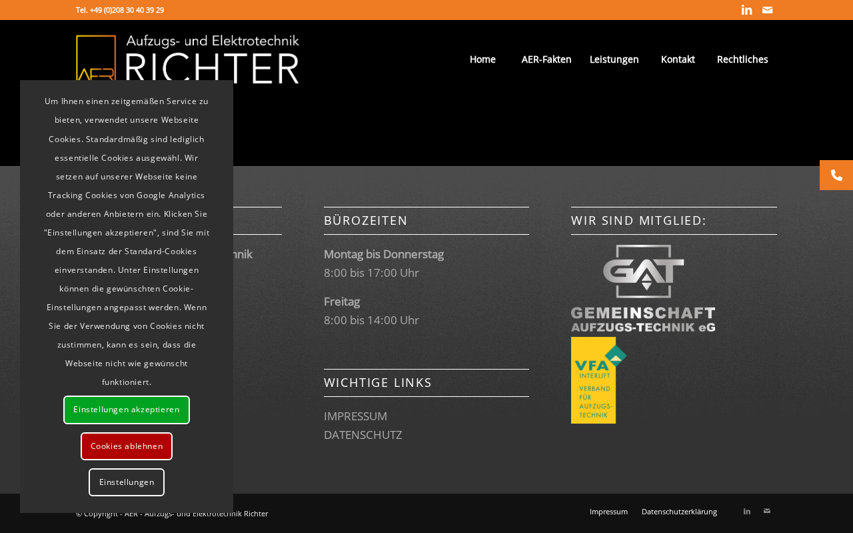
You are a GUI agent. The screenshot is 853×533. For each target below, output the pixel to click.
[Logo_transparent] (187, 59)
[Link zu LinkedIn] (746, 10)
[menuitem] (482, 59)
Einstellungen (127, 482)
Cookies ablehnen (127, 446)
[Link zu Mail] (767, 10)
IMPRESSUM (355, 416)
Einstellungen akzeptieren (126, 409)
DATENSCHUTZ (363, 434)
